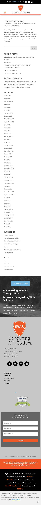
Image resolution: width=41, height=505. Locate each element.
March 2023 (7, 133)
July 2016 (7, 171)
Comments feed (9, 267)
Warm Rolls (7, 62)
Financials (8, 375)
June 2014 (7, 200)
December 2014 (9, 192)
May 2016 (7, 174)
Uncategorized (15, 25)
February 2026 (8, 101)
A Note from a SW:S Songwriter (23, 84)
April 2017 (7, 160)
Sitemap (7, 383)
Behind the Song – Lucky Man (13, 73)
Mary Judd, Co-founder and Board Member (19, 23)
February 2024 (8, 113)
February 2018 (8, 145)
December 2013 (9, 215)
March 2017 (7, 162)
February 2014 (8, 209)
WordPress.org (8, 269)
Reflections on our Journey (12, 241)
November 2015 (9, 183)
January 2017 (8, 165)
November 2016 (9, 168)
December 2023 (9, 119)
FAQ (8, 2)
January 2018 (8, 148)
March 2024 (7, 110)
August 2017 (8, 157)
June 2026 (7, 95)
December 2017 (9, 151)
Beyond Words (25, 87)
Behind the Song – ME (11, 70)
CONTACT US (16, 2)
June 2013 (7, 227)
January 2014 (8, 212)
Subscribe (20, 440)
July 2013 (7, 224)
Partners (7, 373)
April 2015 (7, 186)
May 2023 (7, 127)
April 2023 (7, 130)
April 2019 (7, 139)
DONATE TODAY (20, 284)
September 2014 (9, 195)
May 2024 (7, 104)
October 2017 (8, 154)
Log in (6, 261)
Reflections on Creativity (11, 238)
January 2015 (8, 189)
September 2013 (9, 221)
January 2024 (8, 116)
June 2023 (7, 125)
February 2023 (8, 136)
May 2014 (7, 203)
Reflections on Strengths (11, 244)
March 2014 (7, 206)
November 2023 (9, 122)
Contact (7, 381)
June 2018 (7, 142)
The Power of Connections (12, 249)
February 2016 (8, 177)
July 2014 (7, 197)
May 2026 (7, 98)
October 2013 (8, 218)
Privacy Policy (9, 378)
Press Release (8, 235)
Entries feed (7, 264)
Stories (6, 247)
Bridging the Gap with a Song (14, 21)
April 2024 (7, 107)
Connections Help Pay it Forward (26, 81)
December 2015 (9, 180)
